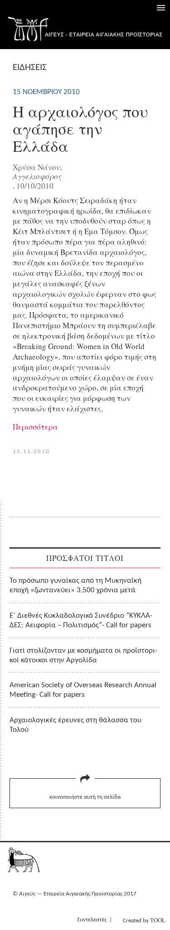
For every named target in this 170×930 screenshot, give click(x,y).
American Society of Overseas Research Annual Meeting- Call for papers (83, 690)
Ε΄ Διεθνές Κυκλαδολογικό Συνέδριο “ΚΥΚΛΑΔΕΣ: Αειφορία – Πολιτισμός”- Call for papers (81, 620)
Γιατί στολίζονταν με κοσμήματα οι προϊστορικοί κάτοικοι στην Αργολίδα (83, 655)
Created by (144, 920)
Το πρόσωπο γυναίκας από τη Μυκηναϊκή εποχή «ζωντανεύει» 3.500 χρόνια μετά (75, 585)
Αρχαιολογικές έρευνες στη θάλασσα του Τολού (75, 725)
